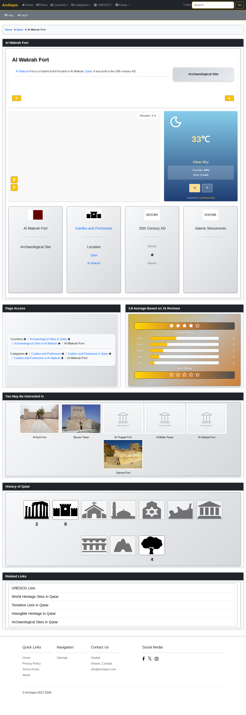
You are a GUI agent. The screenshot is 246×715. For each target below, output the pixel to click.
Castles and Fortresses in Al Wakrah (37, 358)
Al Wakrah (22, 71)
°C (194, 188)
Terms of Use (31, 669)
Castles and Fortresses (93, 228)
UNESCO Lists (23, 588)
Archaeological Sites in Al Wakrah (36, 343)
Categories (82, 4)
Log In (24, 15)
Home (29, 4)
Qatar (20, 29)
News (44, 4)
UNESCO (104, 4)
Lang (10, 15)
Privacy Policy (32, 663)
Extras (123, 4)
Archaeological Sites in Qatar (49, 339)
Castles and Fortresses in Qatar (88, 353)
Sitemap (62, 657)
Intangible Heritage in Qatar (34, 613)
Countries (60, 4)
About (26, 675)
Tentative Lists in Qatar (30, 605)
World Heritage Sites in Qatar (35, 597)
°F (207, 188)
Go (239, 4)
